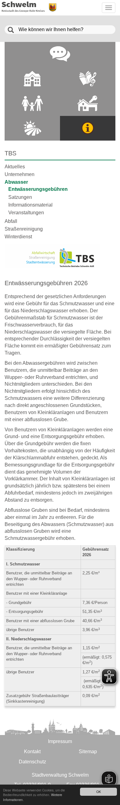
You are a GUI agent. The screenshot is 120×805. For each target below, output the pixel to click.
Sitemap (88, 751)
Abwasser (16, 182)
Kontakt (32, 751)
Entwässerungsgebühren (38, 189)
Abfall (11, 221)
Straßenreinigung (24, 229)
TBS (10, 153)
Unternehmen (19, 174)
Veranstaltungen (26, 212)
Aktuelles (15, 166)
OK (98, 791)
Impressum (60, 741)
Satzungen (20, 197)
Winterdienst (18, 236)
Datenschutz (32, 761)
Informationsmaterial (30, 204)
